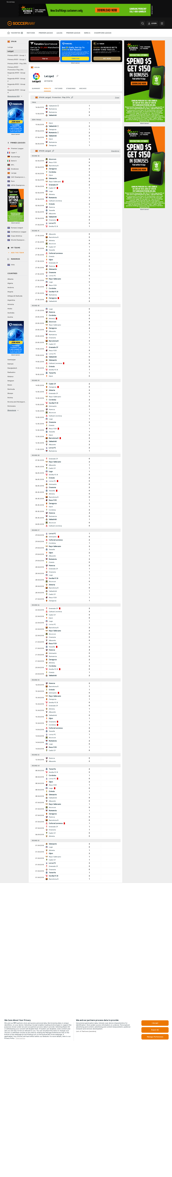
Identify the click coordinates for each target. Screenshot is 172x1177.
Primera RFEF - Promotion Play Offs (15, 68)
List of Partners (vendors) (86, 1031)
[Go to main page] (26, 23)
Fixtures (58, 88)
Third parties (20, 1038)
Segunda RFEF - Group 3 (16, 85)
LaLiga (10, 47)
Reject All (155, 1030)
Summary (36, 88)
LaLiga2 (10, 51)
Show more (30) (13, 96)
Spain (37, 67)
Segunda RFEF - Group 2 (16, 79)
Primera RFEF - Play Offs (17, 63)
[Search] (142, 23)
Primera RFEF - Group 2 (16, 59)
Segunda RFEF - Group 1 (16, 74)
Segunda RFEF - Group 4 (16, 91)
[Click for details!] (75, 107)
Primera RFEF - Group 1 (16, 55)
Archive (82, 88)
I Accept (155, 1023)
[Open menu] (162, 23)
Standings (70, 88)
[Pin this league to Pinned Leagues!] (57, 76)
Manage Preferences (155, 1037)
